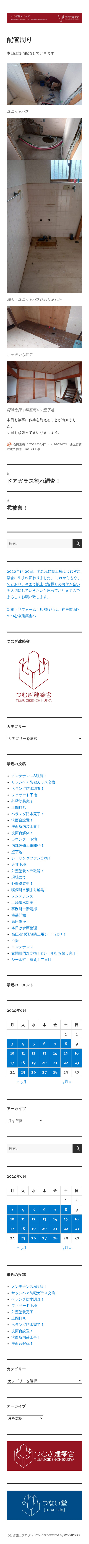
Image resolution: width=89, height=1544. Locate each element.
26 (33, 1072)
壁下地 (16, 852)
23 (77, 1062)
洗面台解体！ (22, 832)
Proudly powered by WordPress (57, 1535)
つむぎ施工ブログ (19, 1535)
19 (34, 1062)
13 (44, 1053)
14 (55, 1053)
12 (34, 1053)
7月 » (67, 1081)
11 (23, 1053)
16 (77, 1053)
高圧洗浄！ (20, 921)
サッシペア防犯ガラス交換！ (35, 782)
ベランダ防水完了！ (27, 813)
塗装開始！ (20, 915)
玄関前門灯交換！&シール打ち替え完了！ (45, 953)
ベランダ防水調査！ (27, 788)
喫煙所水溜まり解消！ (29, 890)
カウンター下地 (24, 839)
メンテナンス (22, 896)
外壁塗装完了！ (24, 801)
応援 (15, 940)
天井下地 (18, 864)
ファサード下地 (24, 794)
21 (55, 1062)
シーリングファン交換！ (31, 858)
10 (12, 1053)
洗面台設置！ (22, 820)
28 (55, 1072)
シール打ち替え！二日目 (31, 959)
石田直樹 (19, 444)
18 (23, 1062)
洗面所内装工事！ (26, 826)
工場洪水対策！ (24, 902)
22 (66, 1062)
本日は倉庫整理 (24, 928)
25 (23, 1072)
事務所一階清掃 (24, 909)
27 (44, 1072)
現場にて (18, 877)
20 (44, 1062)
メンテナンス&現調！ (29, 775)
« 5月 (21, 1081)
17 (12, 1062)
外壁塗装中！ (22, 883)
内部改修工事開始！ (27, 845)
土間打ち (18, 807)
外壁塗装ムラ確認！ (27, 871)
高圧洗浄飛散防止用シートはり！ (38, 934)
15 (66, 1053)
